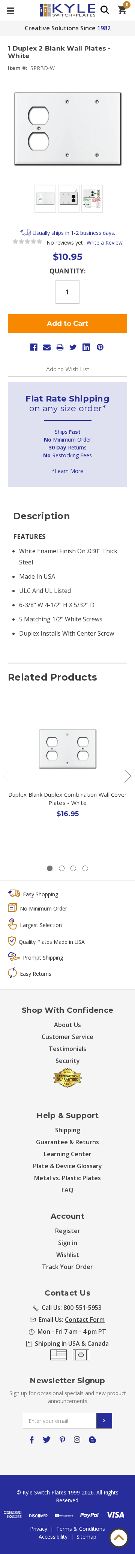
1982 (104, 28)
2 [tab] (61, 868)
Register (67, 1231)
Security (68, 1061)
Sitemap (86, 1536)
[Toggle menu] (10, 10)
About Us (67, 1025)
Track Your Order (67, 1267)
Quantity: (68, 271)
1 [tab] (49, 868)
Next (127, 775)
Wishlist (67, 1255)
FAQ (68, 1190)
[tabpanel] (67, 778)
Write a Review (105, 242)
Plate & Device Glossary (67, 1166)
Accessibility (53, 1536)
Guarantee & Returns (67, 1142)
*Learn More (67, 471)
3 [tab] (73, 868)
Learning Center (68, 1154)
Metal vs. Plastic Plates (67, 1178)
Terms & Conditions (80, 1528)
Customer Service (67, 1037)
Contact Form (85, 1319)
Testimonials (67, 1049)
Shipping (67, 1130)
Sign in (67, 1243)
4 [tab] (85, 868)
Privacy (38, 1528)
